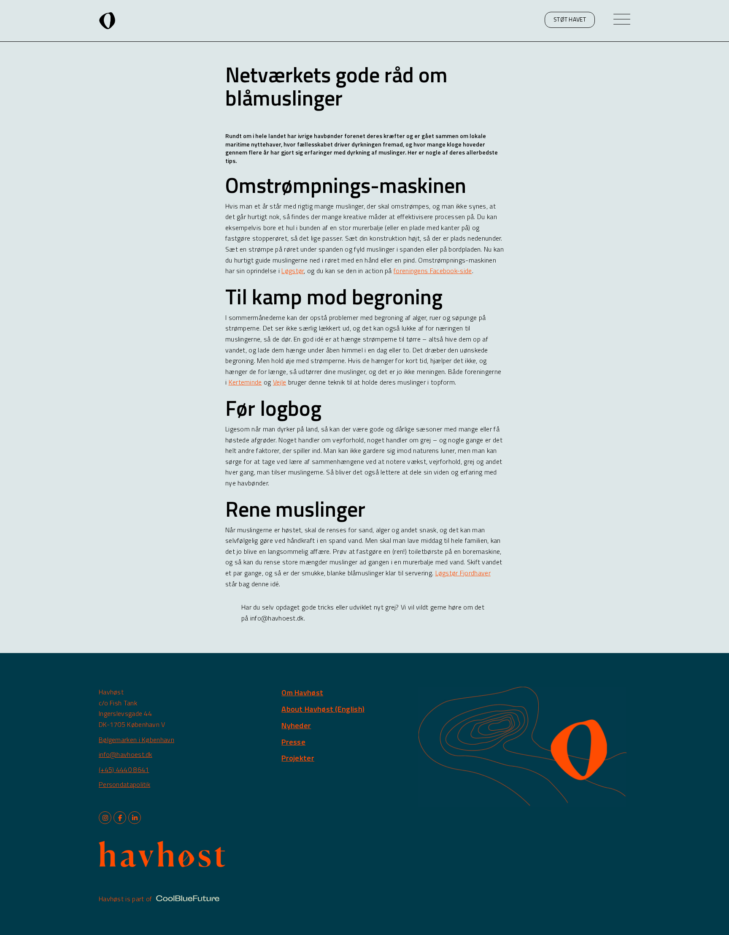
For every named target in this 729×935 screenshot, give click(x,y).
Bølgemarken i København (136, 739)
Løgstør (292, 271)
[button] (570, 20)
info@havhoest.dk (125, 754)
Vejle (279, 382)
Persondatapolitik (124, 784)
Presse (293, 742)
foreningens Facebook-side (433, 271)
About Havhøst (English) (322, 709)
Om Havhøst (302, 692)
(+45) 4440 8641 (124, 769)
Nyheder (296, 725)
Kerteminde (245, 382)
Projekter (297, 758)
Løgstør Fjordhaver (463, 573)
